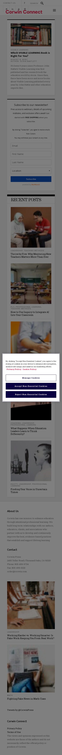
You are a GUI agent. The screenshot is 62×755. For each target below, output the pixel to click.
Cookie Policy (29, 369)
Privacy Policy (14, 369)
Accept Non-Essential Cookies (31, 386)
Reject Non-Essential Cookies (31, 394)
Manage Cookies (31, 378)
